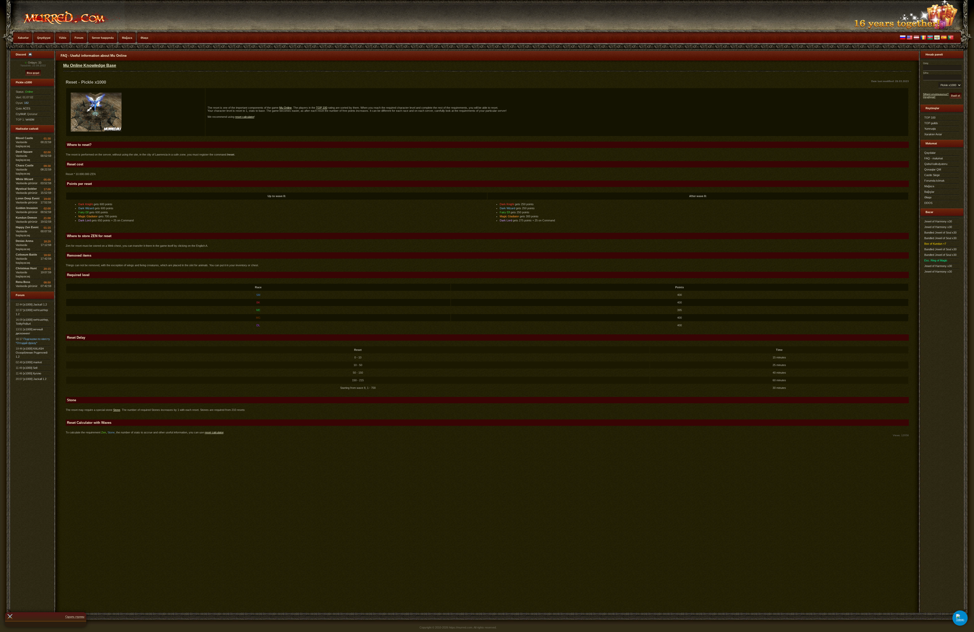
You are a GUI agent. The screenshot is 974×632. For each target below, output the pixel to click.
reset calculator (244, 116)
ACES (26, 108)
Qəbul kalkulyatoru (935, 163)
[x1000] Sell (30, 367)
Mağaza (929, 186)
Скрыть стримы (74, 616)
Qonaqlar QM (932, 169)
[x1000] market (32, 362)
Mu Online (62, 15)
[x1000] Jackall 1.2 (34, 378)
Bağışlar (929, 191)
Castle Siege (932, 175)
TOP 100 (321, 107)
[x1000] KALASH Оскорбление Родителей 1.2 (31, 352)
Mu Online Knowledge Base (89, 65)
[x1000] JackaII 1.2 (35, 304)
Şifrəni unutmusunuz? (936, 94)
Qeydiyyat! (929, 96)
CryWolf (21, 114)
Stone (116, 409)
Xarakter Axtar (933, 134)
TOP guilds (931, 123)
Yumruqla (930, 128)
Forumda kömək (934, 180)
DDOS (928, 202)
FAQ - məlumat (933, 158)
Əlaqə (927, 197)
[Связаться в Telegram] (960, 618)
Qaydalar (930, 152)
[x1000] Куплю (32, 373)
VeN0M (29, 119)
